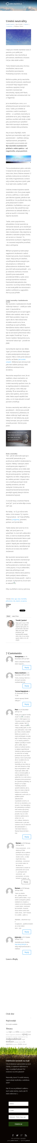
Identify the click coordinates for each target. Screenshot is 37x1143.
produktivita (9, 1037)
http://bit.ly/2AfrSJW (20, 944)
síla (14, 601)
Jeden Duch (14, 1140)
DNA (29, 1035)
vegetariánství (21, 1037)
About (8, 616)
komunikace (22, 1032)
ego (16, 599)
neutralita (23, 599)
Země (13, 1032)
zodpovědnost (13, 1039)
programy (15, 519)
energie (15, 1037)
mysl (19, 599)
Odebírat (18, 1124)
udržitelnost (18, 1034)
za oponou (24, 601)
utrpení (18, 601)
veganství (12, 1034)
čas (27, 1037)
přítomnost (9, 601)
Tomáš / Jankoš (10, 24)
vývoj (24, 1034)
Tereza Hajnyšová (21, 691)
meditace (15, 1044)
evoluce (10, 1041)
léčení (7, 1034)
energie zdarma (18, 1042)
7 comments (9, 26)
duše (12, 599)
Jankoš (27, 1140)
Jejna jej (18, 937)
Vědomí (26, 24)
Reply (27, 667)
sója (7, 1032)
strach (28, 1032)
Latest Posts (15, 616)
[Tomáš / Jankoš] (10, 626)
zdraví (24, 1044)
